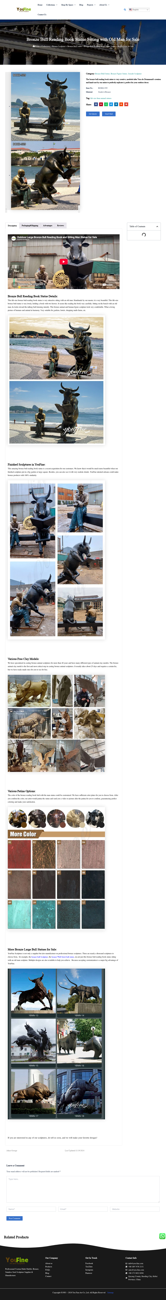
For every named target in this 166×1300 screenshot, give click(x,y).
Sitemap (110, 1292)
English (135, 10)
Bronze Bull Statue (74, 46)
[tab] (12, 225)
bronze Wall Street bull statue (63, 957)
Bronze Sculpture (59, 46)
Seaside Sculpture (135, 74)
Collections (46, 46)
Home (37, 46)
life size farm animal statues (100, 98)
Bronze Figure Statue (119, 74)
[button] (56, 5)
